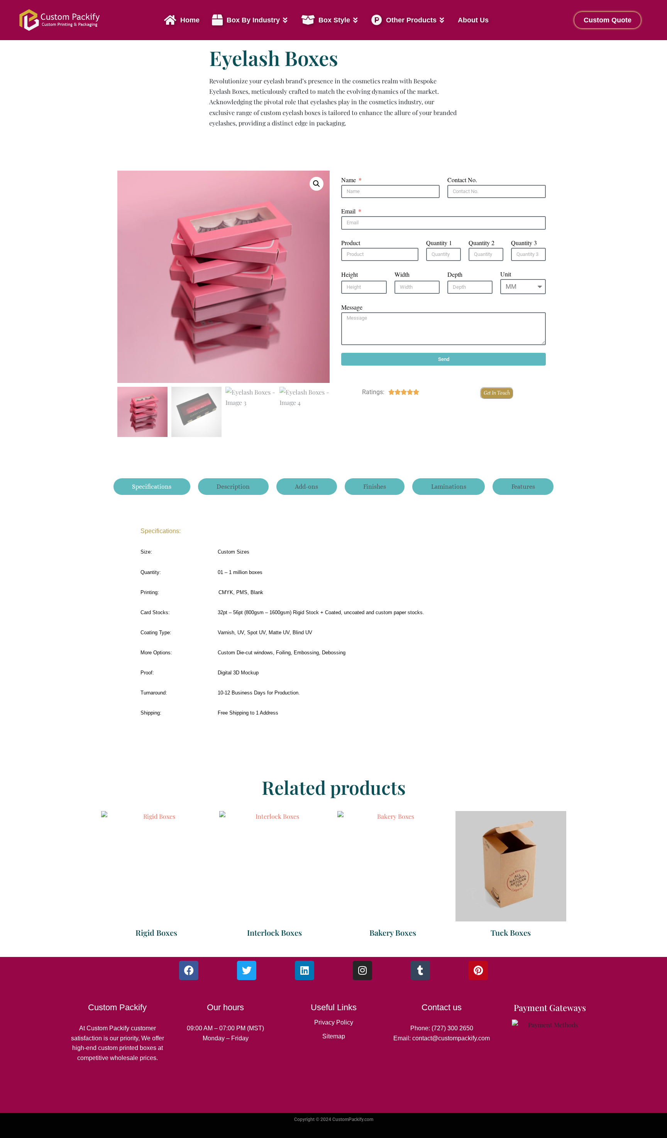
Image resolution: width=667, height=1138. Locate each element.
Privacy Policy (333, 1022)
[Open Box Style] (355, 20)
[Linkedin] (304, 970)
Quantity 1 (439, 243)
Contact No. (462, 180)
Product (350, 243)
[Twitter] (246, 970)
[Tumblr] (420, 970)
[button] (316, 184)
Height (349, 274)
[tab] (151, 486)
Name (349, 180)
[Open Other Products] (441, 20)
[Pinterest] (478, 970)
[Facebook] (188, 970)
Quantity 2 (481, 243)
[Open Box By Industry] (285, 20)
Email (349, 211)
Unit (505, 274)
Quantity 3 (524, 243)
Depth (454, 274)
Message (351, 307)
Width (402, 274)
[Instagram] (362, 970)
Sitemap (333, 1036)
